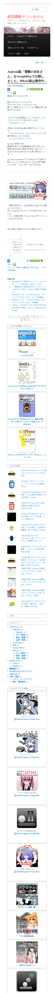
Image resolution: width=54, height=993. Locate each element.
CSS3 (15, 663)
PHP (14, 645)
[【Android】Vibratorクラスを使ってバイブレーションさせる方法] (11, 477)
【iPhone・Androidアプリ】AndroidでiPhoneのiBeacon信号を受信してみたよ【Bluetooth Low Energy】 (29, 307)
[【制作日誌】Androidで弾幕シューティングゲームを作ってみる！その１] (11, 586)
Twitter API (17, 648)
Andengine (11, 270)
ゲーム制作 (20, 635)
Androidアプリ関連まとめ (27, 36)
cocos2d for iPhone (16, 133)
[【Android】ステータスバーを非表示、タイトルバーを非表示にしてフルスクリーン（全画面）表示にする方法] (11, 564)
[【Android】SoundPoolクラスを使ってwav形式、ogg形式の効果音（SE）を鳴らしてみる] (11, 531)
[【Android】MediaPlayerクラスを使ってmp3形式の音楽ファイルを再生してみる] (11, 499)
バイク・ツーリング (21, 679)
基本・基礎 (20, 637)
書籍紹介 (13, 669)
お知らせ (25, 267)
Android (16, 629)
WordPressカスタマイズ (20, 671)
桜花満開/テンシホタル (25, 17)
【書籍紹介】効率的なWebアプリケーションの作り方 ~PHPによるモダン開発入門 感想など (29, 289)
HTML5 (16, 666)
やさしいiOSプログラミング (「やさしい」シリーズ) (27, 456)
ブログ (10, 36)
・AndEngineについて (16, 123)
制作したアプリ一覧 (15, 48)
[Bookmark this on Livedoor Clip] (28, 89)
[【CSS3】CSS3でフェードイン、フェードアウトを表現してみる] (11, 488)
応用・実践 (20, 640)
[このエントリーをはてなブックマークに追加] (8, 89)
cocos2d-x (15, 162)
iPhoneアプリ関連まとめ (17, 42)
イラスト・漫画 (14, 54)
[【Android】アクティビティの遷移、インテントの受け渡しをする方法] (11, 553)
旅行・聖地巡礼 (19, 682)
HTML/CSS (14, 661)
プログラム (34, 267)
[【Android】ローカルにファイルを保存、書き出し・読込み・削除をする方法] (11, 608)
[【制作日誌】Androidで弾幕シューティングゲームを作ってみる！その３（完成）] (11, 597)
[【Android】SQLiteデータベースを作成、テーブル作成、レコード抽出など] (11, 521)
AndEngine (36, 118)
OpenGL (19, 632)
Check (9, 92)
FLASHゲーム (33, 48)
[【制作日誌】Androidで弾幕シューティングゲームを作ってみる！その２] (11, 575)
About (26, 54)
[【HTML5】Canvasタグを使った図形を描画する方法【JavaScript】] (11, 510)
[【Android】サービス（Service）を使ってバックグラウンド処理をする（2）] (11, 542)
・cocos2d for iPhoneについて (19, 138)
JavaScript (17, 642)
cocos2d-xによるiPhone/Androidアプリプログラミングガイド (27, 387)
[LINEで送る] (14, 92)
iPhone (18, 267)
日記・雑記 (14, 676)
